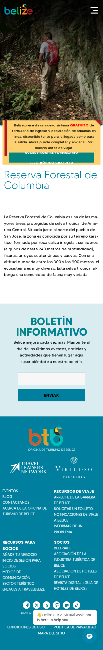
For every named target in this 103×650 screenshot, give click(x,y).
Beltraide (62, 548)
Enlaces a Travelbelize (23, 589)
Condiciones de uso (26, 627)
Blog (7, 496)
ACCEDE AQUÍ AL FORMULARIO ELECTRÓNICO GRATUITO (51, 158)
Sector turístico (18, 583)
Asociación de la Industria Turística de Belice (74, 560)
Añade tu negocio (19, 554)
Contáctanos (16, 502)
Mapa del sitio (51, 633)
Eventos (10, 491)
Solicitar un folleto (73, 509)
